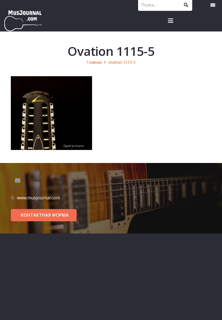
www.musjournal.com (38, 198)
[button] (170, 20)
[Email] (213, 5)
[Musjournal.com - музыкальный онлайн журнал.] (23, 20)
